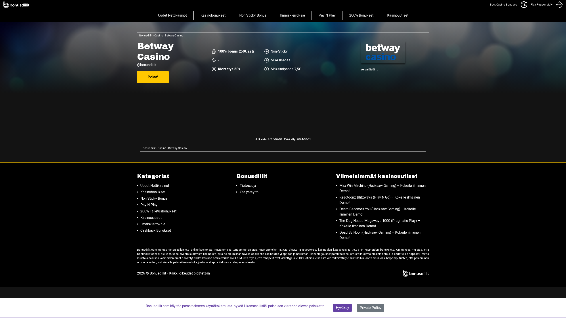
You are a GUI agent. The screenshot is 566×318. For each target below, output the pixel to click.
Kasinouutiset (397, 15)
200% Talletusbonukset (158, 211)
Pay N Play (327, 15)
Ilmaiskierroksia (292, 15)
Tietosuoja (248, 186)
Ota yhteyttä (249, 192)
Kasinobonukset (213, 15)
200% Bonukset (361, 15)
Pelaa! (153, 77)
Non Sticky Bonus (252, 15)
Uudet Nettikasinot (172, 15)
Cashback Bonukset (155, 230)
